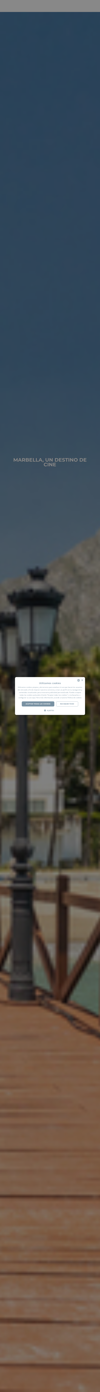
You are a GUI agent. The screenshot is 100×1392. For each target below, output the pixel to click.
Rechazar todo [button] (67, 704)
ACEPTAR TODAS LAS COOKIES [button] (38, 704)
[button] (50, 710)
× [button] (82, 680)
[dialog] (50, 696)
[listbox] (78, 680)
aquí (33, 697)
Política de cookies (75, 697)
